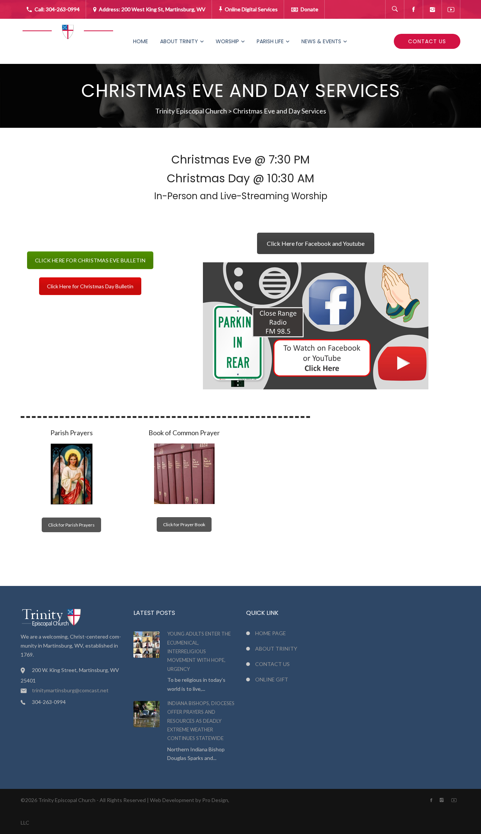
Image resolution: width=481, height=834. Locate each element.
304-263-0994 (63, 9)
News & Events (321, 41)
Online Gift (271, 679)
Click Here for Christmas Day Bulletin (90, 286)
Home (140, 41)
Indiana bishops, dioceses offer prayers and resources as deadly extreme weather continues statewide (200, 721)
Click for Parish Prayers (71, 525)
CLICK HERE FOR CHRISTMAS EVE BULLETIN (90, 260)
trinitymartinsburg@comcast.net (70, 690)
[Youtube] (451, 9)
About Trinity (179, 41)
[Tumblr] (432, 9)
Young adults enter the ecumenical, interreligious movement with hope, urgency (199, 651)
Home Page (270, 633)
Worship (227, 41)
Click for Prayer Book (184, 524)
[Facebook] (413, 9)
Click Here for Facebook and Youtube (316, 243)
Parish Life (270, 41)
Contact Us (427, 41)
